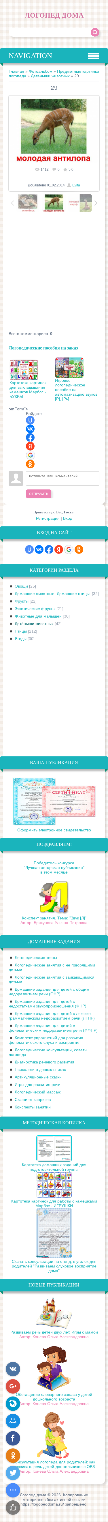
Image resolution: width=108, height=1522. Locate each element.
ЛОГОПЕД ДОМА (54, 15)
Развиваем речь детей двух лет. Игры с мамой (54, 1332)
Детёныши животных (50, 76)
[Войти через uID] (30, 420)
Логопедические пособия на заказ (43, 347)
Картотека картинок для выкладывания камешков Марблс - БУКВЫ (28, 389)
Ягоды (20, 638)
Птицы (21, 631)
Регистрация (48, 518)
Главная (16, 71)
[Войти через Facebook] (30, 437)
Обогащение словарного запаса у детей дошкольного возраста (54, 1396)
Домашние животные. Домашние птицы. (53, 593)
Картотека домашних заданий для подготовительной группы (54, 1167)
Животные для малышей (38, 616)
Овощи (21, 586)
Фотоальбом (40, 71)
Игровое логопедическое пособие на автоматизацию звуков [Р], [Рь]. (76, 389)
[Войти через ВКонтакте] (30, 429)
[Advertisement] (54, 275)
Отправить (38, 494)
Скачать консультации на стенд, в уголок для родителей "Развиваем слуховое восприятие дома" (54, 1266)
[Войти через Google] (30, 455)
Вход (67, 518)
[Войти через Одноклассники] (30, 464)
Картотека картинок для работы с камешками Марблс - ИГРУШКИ (54, 1203)
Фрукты (22, 601)
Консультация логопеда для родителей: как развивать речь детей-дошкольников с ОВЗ (54, 1464)
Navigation (30, 55)
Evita (76, 185)
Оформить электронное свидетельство (54, 830)
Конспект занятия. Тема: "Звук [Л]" (54, 918)
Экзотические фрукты (35, 608)
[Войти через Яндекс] (30, 446)
